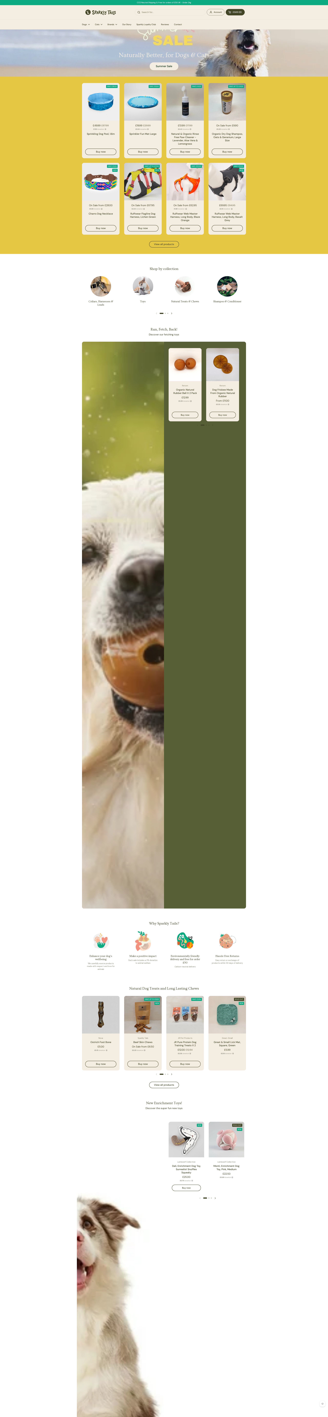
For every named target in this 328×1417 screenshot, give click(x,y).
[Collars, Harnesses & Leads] (101, 286)
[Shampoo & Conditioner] (227, 286)
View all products (164, 244)
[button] (235, 12)
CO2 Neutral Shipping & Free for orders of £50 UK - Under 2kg (164, 3)
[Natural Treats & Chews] (185, 286)
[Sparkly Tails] (100, 12)
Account (218, 12)
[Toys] (143, 286)
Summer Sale (164, 66)
